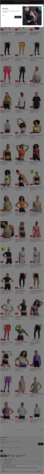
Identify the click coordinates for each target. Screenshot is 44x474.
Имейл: (3, 15)
